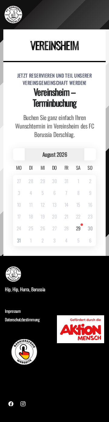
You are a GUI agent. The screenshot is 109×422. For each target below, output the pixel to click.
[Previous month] (19, 154)
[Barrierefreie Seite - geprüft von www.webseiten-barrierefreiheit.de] (28, 351)
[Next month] (90, 154)
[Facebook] (11, 404)
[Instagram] (23, 404)
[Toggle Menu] (102, 15)
